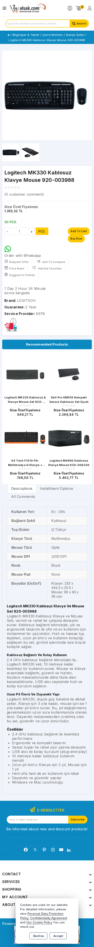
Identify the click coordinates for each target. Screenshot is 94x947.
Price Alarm (16, 268)
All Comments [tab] (23, 496)
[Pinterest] (44, 849)
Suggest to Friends (22, 275)
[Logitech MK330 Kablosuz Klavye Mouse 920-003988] (47, 95)
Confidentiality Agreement (48, 918)
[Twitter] (35, 850)
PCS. (41, 231)
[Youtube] (61, 850)
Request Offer (19, 262)
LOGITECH (26, 300)
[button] (7, 95)
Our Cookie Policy (39, 922)
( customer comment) (24, 194)
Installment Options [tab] (56, 488)
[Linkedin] (68, 850)
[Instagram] (52, 849)
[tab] (21, 488)
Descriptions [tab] (22, 488)
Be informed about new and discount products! (46, 829)
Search (81, 23)
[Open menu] (5, 8)
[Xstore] (27, 8)
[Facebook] (25, 849)
